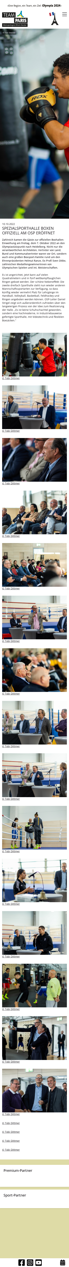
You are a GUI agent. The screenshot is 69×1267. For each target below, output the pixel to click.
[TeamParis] (15, 19)
